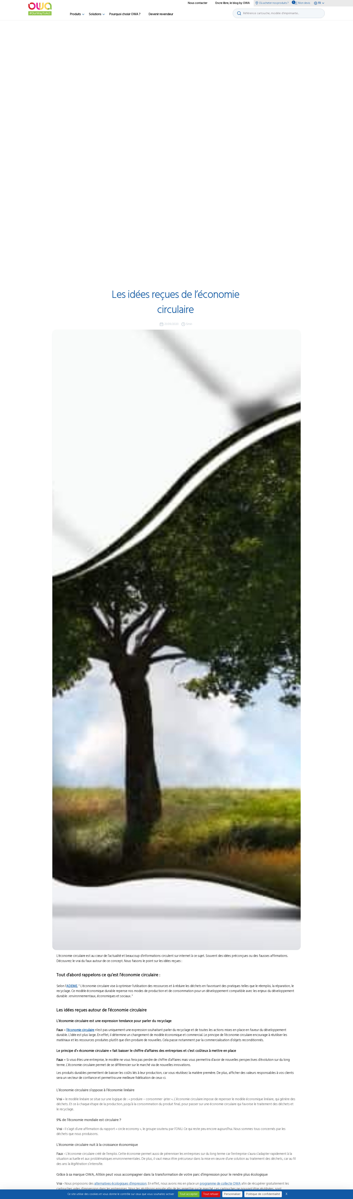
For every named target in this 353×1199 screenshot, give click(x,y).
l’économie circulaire (80, 1030)
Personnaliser (232, 1194)
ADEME (71, 986)
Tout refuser (210, 1194)
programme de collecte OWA (220, 1182)
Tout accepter (189, 1194)
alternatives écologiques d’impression (120, 1182)
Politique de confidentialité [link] (263, 1194)
